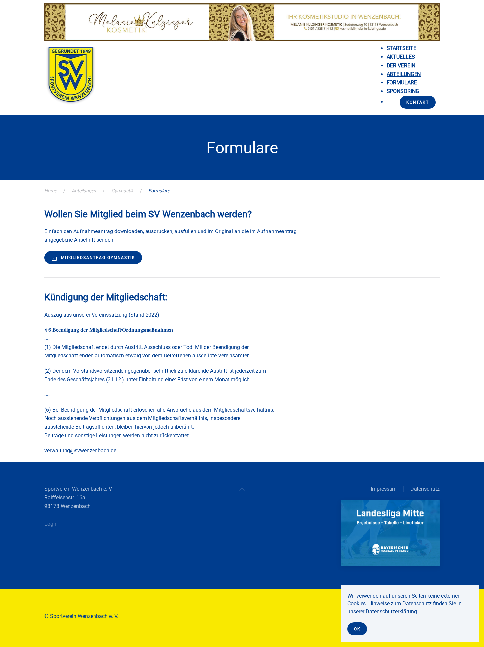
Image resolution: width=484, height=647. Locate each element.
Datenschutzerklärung (391, 611)
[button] (242, 489)
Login (51, 524)
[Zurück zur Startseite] (70, 78)
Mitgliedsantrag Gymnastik (98, 257)
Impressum (384, 489)
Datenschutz (425, 489)
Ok (357, 629)
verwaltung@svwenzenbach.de (80, 450)
